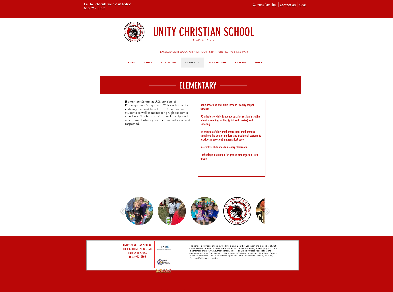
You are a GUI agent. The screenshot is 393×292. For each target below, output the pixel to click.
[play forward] (267, 211)
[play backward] (122, 211)
